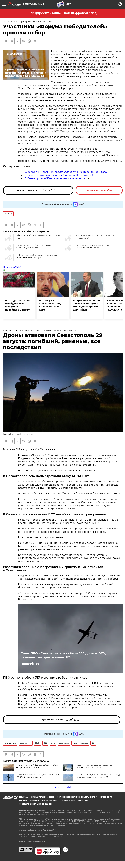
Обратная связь (49, 801)
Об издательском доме (42, 797)
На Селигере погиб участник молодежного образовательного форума (36, 256)
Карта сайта (84, 801)
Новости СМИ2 (12, 267)
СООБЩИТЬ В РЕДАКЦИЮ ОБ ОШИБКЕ (35, 804)
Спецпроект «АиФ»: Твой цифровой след (62, 13)
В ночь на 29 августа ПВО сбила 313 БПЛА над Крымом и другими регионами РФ (98, 776)
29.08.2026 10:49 (10, 330)
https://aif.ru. (58, 837)
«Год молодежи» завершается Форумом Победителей (59, 175)
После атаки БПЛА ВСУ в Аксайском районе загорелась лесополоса (37, 766)
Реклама (23, 797)
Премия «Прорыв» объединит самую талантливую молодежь (33, 246)
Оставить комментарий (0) (99, 190)
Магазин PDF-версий (29, 801)
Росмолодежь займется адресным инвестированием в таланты (92, 246)
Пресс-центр (106, 797)
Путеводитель (68, 801)
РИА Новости (26, 434)
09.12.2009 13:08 (10, 22)
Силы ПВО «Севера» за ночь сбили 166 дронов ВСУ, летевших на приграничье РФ (63, 655)
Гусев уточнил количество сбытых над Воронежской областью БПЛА (94, 766)
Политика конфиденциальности (32, 841)
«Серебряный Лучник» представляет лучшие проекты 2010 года (66, 171)
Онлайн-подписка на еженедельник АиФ (77, 797)
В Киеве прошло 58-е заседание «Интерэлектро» (56, 178)
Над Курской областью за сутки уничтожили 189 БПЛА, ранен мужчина (37, 776)
